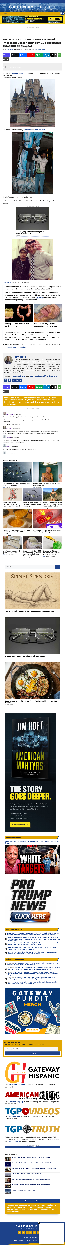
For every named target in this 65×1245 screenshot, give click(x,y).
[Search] (57, 567)
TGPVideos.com (14, 1117)
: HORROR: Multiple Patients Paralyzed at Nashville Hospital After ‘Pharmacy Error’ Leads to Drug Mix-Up (33, 982)
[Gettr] (23, 1232)
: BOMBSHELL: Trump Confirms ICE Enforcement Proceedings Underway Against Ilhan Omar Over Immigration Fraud (31, 978)
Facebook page (17, 73)
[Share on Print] (7, 59)
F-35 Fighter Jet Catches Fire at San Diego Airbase (26, 1173)
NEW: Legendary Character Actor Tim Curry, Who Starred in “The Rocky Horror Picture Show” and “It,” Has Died (32, 948)
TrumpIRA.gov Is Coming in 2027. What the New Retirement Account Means (34, 1168)
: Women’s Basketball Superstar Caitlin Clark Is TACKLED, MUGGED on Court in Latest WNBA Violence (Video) (32, 963)
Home (15, 1241)
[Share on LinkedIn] (48, 55)
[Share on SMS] (59, 55)
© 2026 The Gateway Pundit (32, 1237)
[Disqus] (32, 432)
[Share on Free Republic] (52, 55)
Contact (28, 1241)
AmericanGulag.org (15, 1102)
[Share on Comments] (55, 55)
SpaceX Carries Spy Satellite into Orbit (23, 1190)
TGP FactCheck (14, 1141)
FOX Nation (7, 283)
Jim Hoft (20, 357)
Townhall (27, 130)
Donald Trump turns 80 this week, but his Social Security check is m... (32, 1157)
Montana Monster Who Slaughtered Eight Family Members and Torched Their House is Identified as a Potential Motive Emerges (34, 943)
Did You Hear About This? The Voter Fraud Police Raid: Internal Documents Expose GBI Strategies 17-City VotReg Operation (33, 952)
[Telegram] (38, 1232)
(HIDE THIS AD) (36, 27)
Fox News (39, 297)
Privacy (35, 1241)
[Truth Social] (19, 1232)
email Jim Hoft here (18, 376)
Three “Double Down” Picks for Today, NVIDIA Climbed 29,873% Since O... (34, 1163)
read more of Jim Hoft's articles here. (43, 376)
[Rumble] (34, 1232)
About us (21, 1241)
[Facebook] (30, 1232)
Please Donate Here (32, 1201)
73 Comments (39, 50)
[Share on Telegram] (45, 55)
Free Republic (39, 130)
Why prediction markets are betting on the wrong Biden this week (31, 1179)
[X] (27, 1232)
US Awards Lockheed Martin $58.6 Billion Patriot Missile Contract (31, 1184)
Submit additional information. (14, 347)
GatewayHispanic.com (16, 1085)
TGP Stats (32, 1147)
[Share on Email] (4, 59)
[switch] (62, 13)
